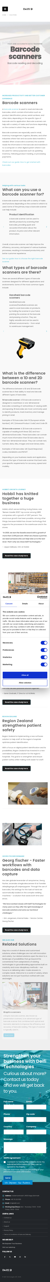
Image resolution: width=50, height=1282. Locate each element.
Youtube (15, 1257)
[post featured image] (25, 996)
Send (7, 1178)
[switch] (44, 650)
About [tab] (41, 604)
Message (9, 1139)
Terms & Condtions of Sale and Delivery (17, 1234)
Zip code (31, 1114)
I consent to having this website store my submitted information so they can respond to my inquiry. (26, 1164)
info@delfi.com (15, 1203)
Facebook (5, 1257)
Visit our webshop (8, 1247)
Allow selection (25, 683)
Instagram (20, 1257)
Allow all (25, 675)
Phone (7, 1114)
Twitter (10, 1257)
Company (31, 1127)
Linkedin (25, 1257)
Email (29, 1102)
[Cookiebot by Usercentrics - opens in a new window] (37, 597)
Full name (9, 1102)
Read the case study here (16, 556)
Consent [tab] (8, 604)
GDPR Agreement (13, 1158)
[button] (46, 227)
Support (6, 1226)
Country (8, 1127)
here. (33, 1171)
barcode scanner (11, 109)
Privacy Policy (8, 1230)
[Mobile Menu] (5, 9)
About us (7, 1222)
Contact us (8, 1218)
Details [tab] (25, 604)
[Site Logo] (27, 9)
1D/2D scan (9, 1012)
